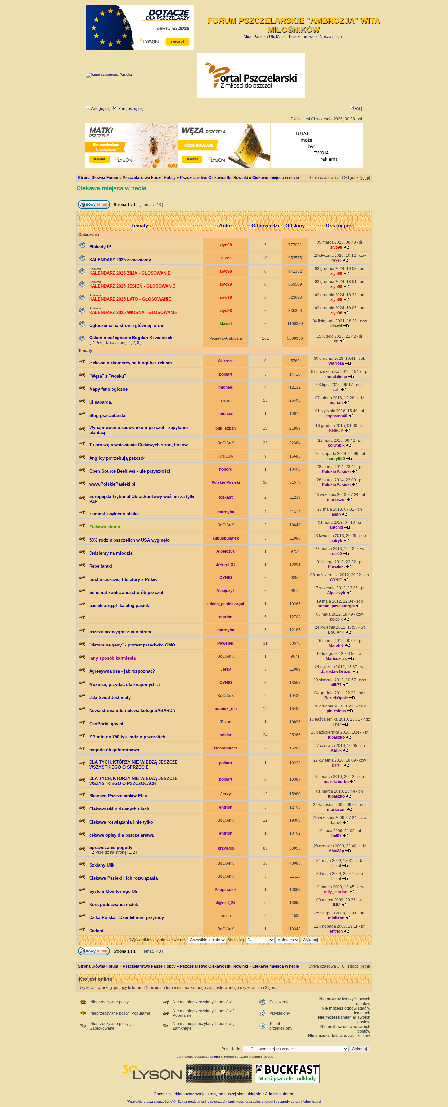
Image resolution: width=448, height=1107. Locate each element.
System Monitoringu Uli (113, 891)
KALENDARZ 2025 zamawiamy (120, 259)
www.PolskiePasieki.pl (112, 484)
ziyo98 (226, 245)
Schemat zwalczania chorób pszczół (126, 592)
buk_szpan (225, 428)
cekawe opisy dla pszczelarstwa (121, 835)
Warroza (226, 361)
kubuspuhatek (226, 538)
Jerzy (225, 669)
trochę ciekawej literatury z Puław (123, 579)
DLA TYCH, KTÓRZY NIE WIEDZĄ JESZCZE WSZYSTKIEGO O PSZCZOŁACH (133, 781)
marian (336, 402)
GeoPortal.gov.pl (106, 723)
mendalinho (336, 376)
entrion (225, 617)
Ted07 (336, 835)
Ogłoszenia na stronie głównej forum (127, 325)
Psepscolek (226, 889)
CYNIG (225, 577)
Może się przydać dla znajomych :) (124, 684)
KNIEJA (336, 430)
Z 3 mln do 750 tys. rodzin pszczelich (127, 736)
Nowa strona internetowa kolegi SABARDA (132, 710)
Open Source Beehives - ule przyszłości (129, 471)
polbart (225, 374)
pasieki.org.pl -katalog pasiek (119, 605)
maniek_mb (226, 709)
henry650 (336, 458)
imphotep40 (336, 416)
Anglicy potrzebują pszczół (117, 458)
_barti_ (336, 765)
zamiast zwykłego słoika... (116, 513)
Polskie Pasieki (336, 471)
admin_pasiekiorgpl (225, 604)
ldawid (226, 323)
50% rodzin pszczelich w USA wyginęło (129, 540)
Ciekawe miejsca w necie (275, 177)
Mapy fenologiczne (108, 389)
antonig (336, 527)
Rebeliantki (100, 566)
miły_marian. (336, 892)
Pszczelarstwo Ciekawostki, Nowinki (214, 177)
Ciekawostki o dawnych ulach (119, 809)
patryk (336, 540)
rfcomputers (225, 748)
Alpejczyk (225, 551)
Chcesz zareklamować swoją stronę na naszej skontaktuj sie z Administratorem (224, 1094)
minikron (336, 918)
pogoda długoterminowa (114, 750)
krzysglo (226, 848)
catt (336, 389)
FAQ (358, 108)
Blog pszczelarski (107, 415)
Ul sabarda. (100, 402)
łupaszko (336, 737)
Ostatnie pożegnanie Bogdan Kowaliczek (130, 337)
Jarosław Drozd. (336, 671)
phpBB (215, 1056)
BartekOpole (336, 698)
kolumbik (336, 445)
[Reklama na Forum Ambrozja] (317, 167)
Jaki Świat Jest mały (110, 697)
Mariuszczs (336, 658)
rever (226, 258)
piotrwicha (336, 711)
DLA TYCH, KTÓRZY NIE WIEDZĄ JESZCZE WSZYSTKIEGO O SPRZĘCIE (133, 764)
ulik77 (336, 685)
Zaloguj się (100, 108)
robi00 (336, 553)
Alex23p (336, 851)
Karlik (336, 750)
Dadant (96, 930)
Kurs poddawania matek (113, 904)
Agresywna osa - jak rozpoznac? (122, 671)
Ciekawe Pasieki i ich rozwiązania (123, 878)
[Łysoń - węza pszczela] (224, 167)
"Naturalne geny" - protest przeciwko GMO (132, 645)
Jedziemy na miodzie (110, 553)
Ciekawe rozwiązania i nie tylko (121, 822)
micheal (225, 387)
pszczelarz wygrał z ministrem (120, 631)
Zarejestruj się (130, 108)
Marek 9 (336, 645)
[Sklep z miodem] (219, 1082)
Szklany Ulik (101, 865)
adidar (226, 735)
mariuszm (336, 499)
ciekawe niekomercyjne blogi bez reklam (130, 362)
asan (336, 514)
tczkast (226, 497)
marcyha (225, 512)
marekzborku (336, 781)
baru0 (336, 822)
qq (336, 341)
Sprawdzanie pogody (110, 847)
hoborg (225, 469)
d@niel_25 (225, 564)
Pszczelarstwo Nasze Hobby (149, 177)
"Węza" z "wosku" (107, 376)
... (91, 618)
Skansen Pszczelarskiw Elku (118, 795)
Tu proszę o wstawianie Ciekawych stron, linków (138, 444)
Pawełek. (336, 566)
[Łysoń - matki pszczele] (131, 167)
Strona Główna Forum (98, 177)
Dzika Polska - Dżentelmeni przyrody (126, 917)
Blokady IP (100, 246)
